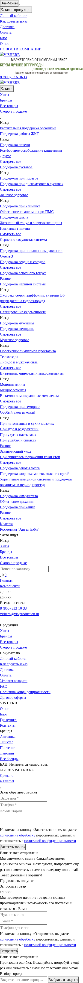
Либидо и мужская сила (19, 362)
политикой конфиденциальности (50, 841)
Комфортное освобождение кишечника (31, 150)
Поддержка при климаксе (20, 206)
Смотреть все (10, 161)
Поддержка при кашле (17, 507)
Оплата (6, 32)
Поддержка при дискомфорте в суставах (31, 184)
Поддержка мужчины (17, 323)
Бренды (6, 100)
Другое (5, 156)
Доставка (7, 27)
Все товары (9, 106)
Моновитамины (12, 384)
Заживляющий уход (15, 451)
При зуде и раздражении (19, 429)
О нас (4, 44)
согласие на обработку (17, 835)
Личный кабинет (13, 16)
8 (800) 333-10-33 (13, 608)
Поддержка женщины (17, 329)
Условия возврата (13, 681)
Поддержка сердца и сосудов (22, 262)
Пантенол (7, 748)
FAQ (3, 686)
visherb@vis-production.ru (19, 614)
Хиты (4, 95)
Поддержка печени (15, 145)
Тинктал (6, 742)
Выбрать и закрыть (63, 980)
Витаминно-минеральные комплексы (29, 396)
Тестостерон (9, 357)
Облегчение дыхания (16, 501)
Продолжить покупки (17, 881)
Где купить (8, 720)
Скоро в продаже (13, 111)
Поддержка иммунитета (19, 496)
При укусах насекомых (18, 435)
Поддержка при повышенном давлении (31, 251)
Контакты (7, 725)
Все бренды (9, 759)
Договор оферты (13, 697)
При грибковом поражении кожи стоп (30, 457)
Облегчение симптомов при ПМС (27, 212)
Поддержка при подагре (19, 178)
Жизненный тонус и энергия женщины (31, 223)
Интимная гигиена (15, 228)
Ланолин (7, 753)
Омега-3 (6, 256)
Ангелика (7, 736)
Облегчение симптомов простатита (28, 351)
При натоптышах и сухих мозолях (27, 423)
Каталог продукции (16, 10)
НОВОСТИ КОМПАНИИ (21, 49)
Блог (3, 38)
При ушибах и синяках (18, 440)
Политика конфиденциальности (25, 692)
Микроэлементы (13, 390)
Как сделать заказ (13, 21)
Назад (4, 122)
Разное (5, 446)
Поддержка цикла (14, 217)
